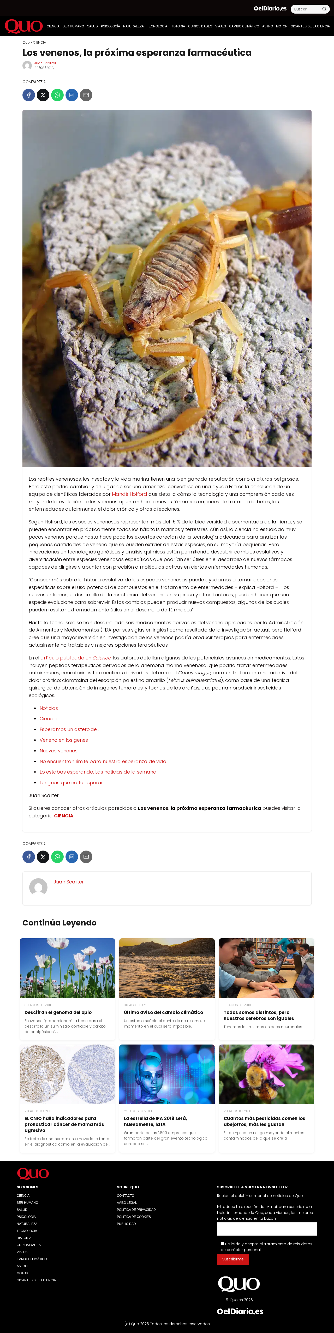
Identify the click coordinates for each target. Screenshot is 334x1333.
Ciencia (48, 718)
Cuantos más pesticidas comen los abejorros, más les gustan (264, 1121)
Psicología (110, 26)
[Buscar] (324, 9)
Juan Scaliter (45, 63)
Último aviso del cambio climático (163, 1012)
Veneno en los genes (64, 740)
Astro (267, 26)
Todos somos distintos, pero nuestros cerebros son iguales (259, 1015)
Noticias (49, 708)
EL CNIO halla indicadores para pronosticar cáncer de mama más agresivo (64, 1124)
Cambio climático (244, 26)
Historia (177, 26)
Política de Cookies (134, 1217)
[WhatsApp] (57, 95)
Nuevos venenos (58, 750)
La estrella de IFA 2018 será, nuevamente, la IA (155, 1121)
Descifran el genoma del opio (58, 1012)
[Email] (86, 95)
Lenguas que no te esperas (72, 782)
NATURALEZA (133, 26)
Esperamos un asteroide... (69, 729)
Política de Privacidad (136, 1210)
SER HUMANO (73, 26)
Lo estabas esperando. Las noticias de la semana (98, 772)
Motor (282, 26)
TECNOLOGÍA (157, 26)
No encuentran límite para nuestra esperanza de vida (103, 761)
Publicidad (126, 1224)
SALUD (92, 26)
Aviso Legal (127, 1203)
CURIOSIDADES (200, 26)
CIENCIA (53, 26)
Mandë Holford (129, 494)
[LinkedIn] (71, 95)
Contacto (125, 1196)
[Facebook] (28, 95)
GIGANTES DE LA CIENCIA (310, 26)
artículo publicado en (75, 657)
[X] (43, 95)
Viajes (220, 26)
